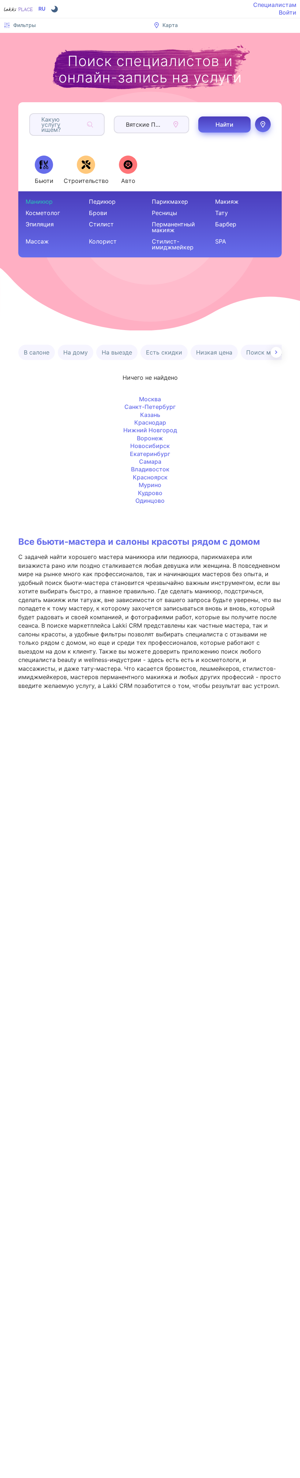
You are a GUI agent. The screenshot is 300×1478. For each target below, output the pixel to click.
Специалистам (274, 4)
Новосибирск (150, 445)
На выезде (117, 352)
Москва (150, 399)
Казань (150, 414)
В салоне (36, 352)
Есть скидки (164, 352)
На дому (75, 352)
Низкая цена (214, 352)
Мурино (150, 485)
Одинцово (150, 500)
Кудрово (150, 493)
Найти (224, 124)
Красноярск (150, 477)
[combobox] (42, 124)
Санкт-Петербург (150, 406)
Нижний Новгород (150, 430)
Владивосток (150, 469)
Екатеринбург (150, 453)
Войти (287, 12)
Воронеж (150, 438)
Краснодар (150, 422)
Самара (150, 461)
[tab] (44, 170)
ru (41, 9)
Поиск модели (267, 352)
